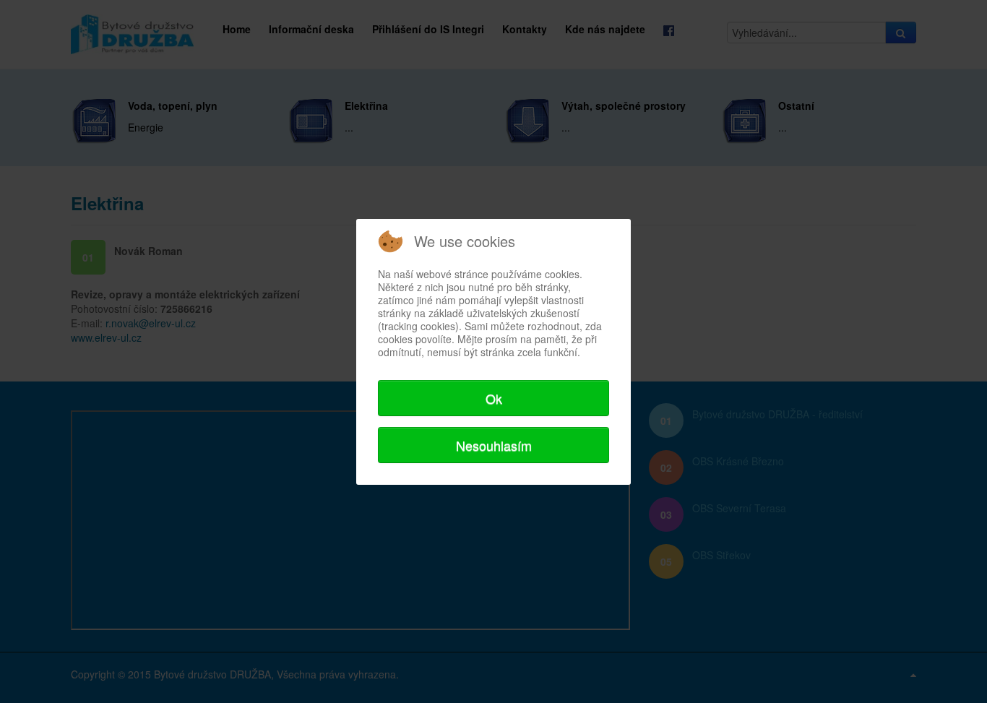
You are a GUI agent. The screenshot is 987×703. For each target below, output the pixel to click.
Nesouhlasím (494, 445)
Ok (494, 398)
